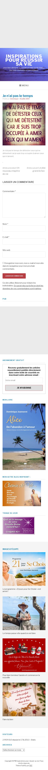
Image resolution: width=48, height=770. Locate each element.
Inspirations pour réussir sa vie (24, 60)
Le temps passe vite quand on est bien (19, 633)
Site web (6, 250)
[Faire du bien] (24, 715)
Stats (33, 740)
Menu (25, 85)
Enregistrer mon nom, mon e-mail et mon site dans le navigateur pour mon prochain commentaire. (23, 266)
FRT (30, 766)
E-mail (6, 237)
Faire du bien (8, 719)
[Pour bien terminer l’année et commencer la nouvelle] (24, 671)
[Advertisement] (24, 24)
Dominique (14, 99)
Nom (5, 224)
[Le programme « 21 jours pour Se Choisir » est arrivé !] (24, 585)
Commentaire (9, 191)
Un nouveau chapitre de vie (11, 171)
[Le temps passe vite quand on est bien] (24, 629)
